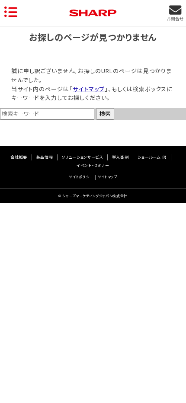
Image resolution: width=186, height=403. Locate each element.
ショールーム (149, 157)
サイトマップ (88, 89)
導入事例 (120, 157)
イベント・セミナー (93, 165)
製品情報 (44, 157)
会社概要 (18, 157)
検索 (105, 113)
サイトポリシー (81, 177)
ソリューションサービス (82, 157)
